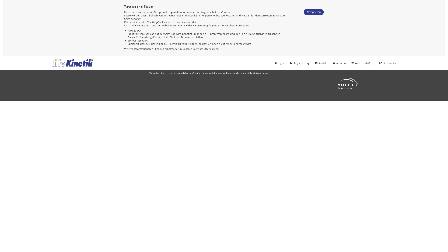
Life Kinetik (389, 63)
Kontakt (322, 63)
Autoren (341, 63)
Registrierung (301, 63)
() (363, 63)
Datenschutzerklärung (205, 49)
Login (281, 63)
